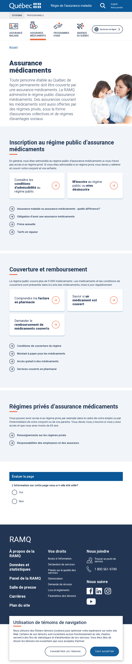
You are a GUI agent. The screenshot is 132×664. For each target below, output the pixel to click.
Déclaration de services (61, 564)
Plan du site (19, 605)
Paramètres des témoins (62, 595)
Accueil (13, 47)
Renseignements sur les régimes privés (41, 435)
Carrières (17, 596)
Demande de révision (60, 584)
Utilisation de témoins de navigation (49, 622)
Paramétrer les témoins (65, 651)
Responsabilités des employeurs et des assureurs (48, 442)
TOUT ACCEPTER (104, 651)
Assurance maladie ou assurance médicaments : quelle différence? (58, 208)
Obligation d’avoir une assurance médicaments (46, 216)
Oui (21, 492)
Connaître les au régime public (27, 185)
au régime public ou (87, 185)
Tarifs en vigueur (27, 231)
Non (21, 501)
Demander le (31, 324)
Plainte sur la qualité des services (62, 571)
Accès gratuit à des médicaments (38, 361)
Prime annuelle (26, 224)
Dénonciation (55, 578)
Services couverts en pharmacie (37, 369)
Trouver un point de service (105, 560)
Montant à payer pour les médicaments (41, 353)
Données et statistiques (19, 567)
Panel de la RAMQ (25, 578)
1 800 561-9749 (105, 569)
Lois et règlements (58, 590)
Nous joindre (117, 7)
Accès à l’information (59, 558)
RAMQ (20, 539)
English (114, 4)
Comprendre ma (31, 300)
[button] (26, 31)
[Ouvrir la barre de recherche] (103, 6)
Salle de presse (22, 587)
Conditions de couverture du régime (39, 345)
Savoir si (84, 300)
